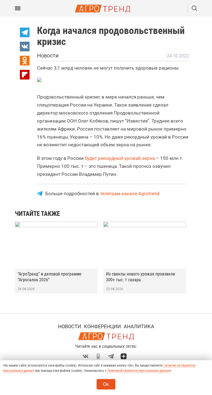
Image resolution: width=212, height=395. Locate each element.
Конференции (102, 326)
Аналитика (139, 326)
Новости (69, 326)
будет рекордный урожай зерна (120, 158)
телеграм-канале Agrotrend (130, 193)
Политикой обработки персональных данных (138, 371)
